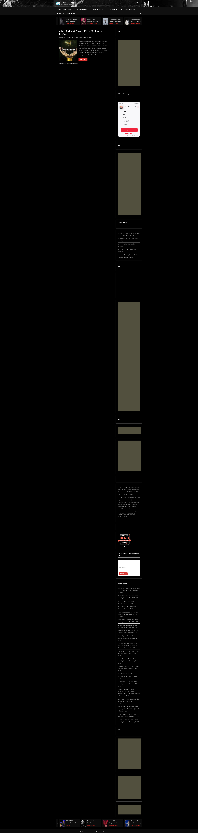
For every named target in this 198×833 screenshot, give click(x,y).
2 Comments (88, 37)
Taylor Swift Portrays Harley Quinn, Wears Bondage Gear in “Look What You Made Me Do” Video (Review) (92, 20)
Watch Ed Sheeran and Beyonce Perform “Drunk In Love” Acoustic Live (135, 822)
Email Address (122, 567)
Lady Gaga (123, 504)
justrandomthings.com (124, 540)
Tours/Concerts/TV (130, 9)
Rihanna (127, 509)
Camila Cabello (128, 489)
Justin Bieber (128, 500)
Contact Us (60, 13)
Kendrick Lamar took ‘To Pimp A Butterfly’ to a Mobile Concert (136, 20)
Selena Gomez (123, 511)
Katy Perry (127, 502)
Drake (129, 491)
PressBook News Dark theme (111, 831)
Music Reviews (82, 9)
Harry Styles (132, 497)
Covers (67, 825)
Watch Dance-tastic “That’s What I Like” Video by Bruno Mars (114, 20)
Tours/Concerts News (136, 23)
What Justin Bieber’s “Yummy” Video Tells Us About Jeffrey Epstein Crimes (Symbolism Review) (129, 691)
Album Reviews (69, 23)
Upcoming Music (97, 9)
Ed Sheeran (124, 494)
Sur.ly (127, 543)
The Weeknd (122, 517)
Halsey (126, 497)
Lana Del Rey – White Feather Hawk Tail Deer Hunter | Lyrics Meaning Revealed (128, 646)
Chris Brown (121, 491)
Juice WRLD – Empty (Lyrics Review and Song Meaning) (113, 822)
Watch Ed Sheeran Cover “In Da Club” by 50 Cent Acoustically (71, 822)
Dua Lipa (135, 491)
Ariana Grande (124, 487)
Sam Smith (133, 509)
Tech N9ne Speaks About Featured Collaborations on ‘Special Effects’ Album (70, 20)
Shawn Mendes (132, 511)
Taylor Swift (128, 514)
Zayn (129, 516)
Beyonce (133, 487)
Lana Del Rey (130, 504)
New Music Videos (91, 23)
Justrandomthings (68, 3)
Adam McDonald (77, 37)
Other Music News (113, 9)
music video (128, 506)
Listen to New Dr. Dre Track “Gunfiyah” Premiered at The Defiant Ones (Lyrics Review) (92, 822)
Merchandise (71, 13)
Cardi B (136, 489)
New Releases (67, 9)
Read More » (83, 59)
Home (59, 9)
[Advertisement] (129, 63)
